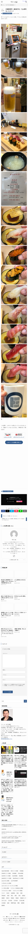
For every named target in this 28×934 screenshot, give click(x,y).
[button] (3, 511)
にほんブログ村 (8, 437)
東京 (12, 895)
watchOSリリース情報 (6, 878)
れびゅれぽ (5, 918)
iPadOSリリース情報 (6, 873)
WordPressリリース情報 (18, 878)
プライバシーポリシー (14, 920)
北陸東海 (13, 893)
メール (4, 674)
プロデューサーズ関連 (17, 890)
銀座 (8, 903)
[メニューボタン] (2, 2)
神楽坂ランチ (23, 898)
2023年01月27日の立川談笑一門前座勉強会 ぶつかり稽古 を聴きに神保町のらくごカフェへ (14, 841)
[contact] (17, 914)
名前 (4, 669)
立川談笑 (3, 903)
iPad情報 (14, 873)
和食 (18, 893)
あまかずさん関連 (5, 880)
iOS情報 (21, 870)
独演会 (23, 895)
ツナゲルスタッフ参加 (6, 890)
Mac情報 (21, 875)
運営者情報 (23, 916)
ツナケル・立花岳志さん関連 (17, 888)
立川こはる (4, 900)
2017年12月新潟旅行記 (7, 13)
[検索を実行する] (25, 701)
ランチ (3, 893)
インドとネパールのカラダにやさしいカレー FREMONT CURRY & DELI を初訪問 (12, 837)
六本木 (7, 893)
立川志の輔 (21, 900)
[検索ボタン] (26, 2)
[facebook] (10, 914)
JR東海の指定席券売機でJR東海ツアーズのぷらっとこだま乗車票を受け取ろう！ (14, 825)
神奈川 (7, 898)
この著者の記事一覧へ (14, 559)
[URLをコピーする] (25, 511)
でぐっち (14, 539)
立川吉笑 (10, 900)
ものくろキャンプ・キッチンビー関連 (10, 885)
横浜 (16, 895)
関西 (18, 903)
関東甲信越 (13, 903)
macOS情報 (14, 875)
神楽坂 (12, 898)
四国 (21, 893)
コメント (5, 653)
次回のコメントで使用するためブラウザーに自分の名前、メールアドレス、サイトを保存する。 (14, 685)
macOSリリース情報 (6, 875)
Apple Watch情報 (5, 870)
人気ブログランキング (18, 437)
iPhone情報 (20, 873)
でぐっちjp (14, 2)
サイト (4, 679)
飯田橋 (22, 903)
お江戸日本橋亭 (14, 880)
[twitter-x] (12, 914)
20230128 (4, 829)
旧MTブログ (16, 916)
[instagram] (14, 914)
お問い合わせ (17, 918)
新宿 (8, 895)
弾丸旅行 (3, 895)
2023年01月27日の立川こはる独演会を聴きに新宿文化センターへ (14, 832)
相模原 (3, 898)
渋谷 (19, 895)
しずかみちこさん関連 (6, 883)
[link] (14, 556)
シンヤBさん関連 (5, 888)
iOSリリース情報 (14, 870)
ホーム (4, 916)
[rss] (16, 914)
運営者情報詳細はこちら (6, 738)
